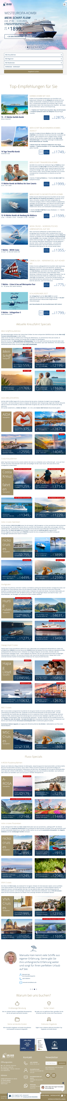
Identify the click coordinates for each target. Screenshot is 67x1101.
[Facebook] (48, 1075)
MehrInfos (41, 152)
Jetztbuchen (46, 117)
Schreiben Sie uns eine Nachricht (36, 1086)
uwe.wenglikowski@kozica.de (31, 982)
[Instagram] (53, 1075)
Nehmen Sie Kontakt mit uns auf (36, 1070)
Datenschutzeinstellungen (56, 1099)
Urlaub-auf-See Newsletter (30, 1097)
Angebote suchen (33, 71)
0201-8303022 (26, 978)
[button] (43, 4)
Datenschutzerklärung (57, 1095)
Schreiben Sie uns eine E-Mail (36, 1079)
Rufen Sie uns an (34, 1063)
